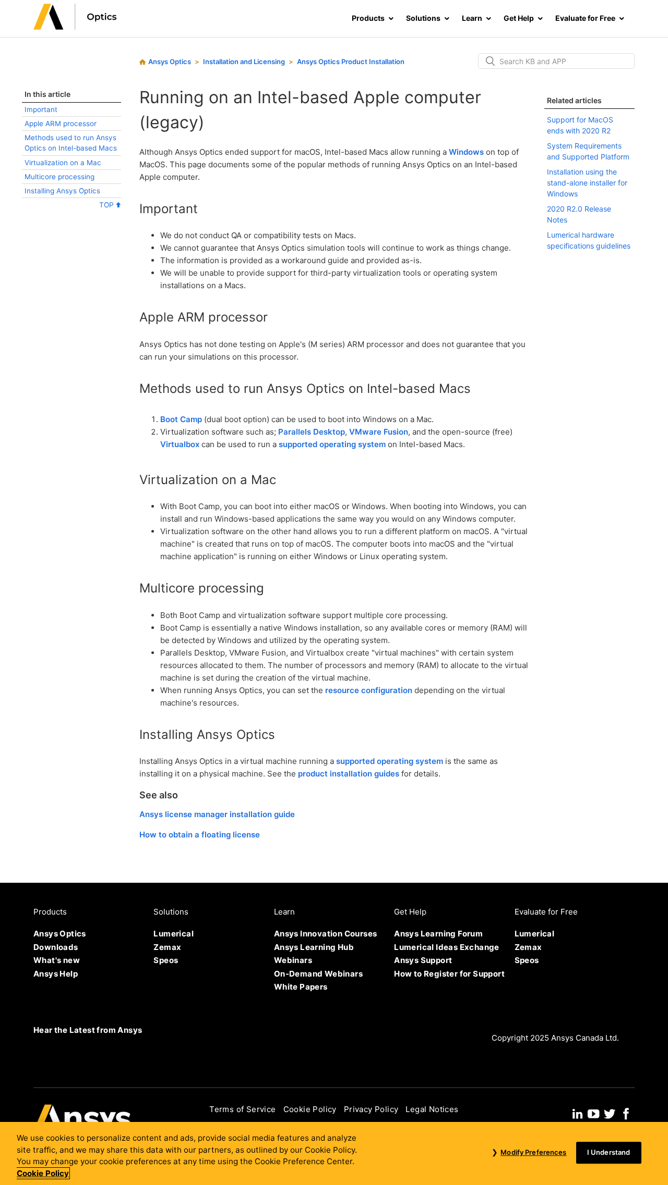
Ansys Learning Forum (438, 934)
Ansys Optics (169, 61)
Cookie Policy (310, 1109)
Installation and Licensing (244, 61)
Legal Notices (431, 1109)
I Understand (608, 1153)
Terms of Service (242, 1109)
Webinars (293, 960)
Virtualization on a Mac (63, 162)
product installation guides (348, 774)
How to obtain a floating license (199, 835)
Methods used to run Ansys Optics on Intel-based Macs (71, 142)
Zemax (167, 947)
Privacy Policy (371, 1109)
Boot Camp (181, 419)
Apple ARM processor (61, 123)
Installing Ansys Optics (62, 191)
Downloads (55, 947)
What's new (56, 960)
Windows (466, 152)
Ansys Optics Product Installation (350, 61)
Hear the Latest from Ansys (87, 1030)
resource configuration (368, 690)
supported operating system (332, 444)
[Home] (75, 27)
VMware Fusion (378, 432)
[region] (334, 1153)
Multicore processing (59, 176)
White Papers (301, 987)
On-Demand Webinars (318, 974)
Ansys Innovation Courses (325, 934)
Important (41, 109)
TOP (107, 205)
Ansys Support (423, 960)
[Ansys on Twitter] (609, 1112)
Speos (165, 960)
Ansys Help (55, 974)
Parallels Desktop (311, 432)
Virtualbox (179, 444)
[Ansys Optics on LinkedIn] (577, 1112)
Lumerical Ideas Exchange (446, 947)
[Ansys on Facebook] (626, 1112)
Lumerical (173, 934)
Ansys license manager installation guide (217, 814)
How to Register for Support (449, 974)
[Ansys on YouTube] (593, 1112)
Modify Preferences (533, 1153)
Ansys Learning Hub (314, 947)
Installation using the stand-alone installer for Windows (587, 182)
